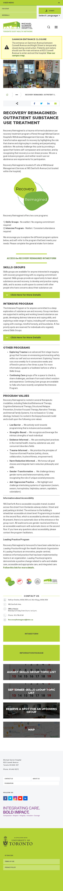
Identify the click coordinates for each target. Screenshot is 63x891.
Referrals (5, 15)
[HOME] (7, 95)
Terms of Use (9, 861)
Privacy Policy (10, 867)
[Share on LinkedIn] (48, 103)
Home (7, 95)
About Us (36, 778)
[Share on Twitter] (41, 103)
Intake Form (31, 634)
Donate (51, 10)
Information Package (31, 653)
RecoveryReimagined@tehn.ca (20, 620)
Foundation (9, 783)
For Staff (5, 8)
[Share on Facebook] (34, 103)
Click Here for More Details (26, 295)
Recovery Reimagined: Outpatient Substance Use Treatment (42, 95)
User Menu (8, 3)
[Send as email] (55, 103)
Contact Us (9, 778)
